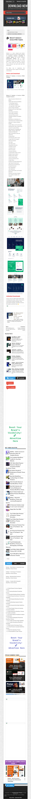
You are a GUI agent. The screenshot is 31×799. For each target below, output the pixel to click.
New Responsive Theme (13, 32)
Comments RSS (18, 797)
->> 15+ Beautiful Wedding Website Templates (15, 594)
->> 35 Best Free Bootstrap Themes (13, 629)
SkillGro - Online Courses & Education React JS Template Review (17, 453)
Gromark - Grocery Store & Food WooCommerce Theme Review (15, 678)
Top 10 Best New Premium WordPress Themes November (16, 521)
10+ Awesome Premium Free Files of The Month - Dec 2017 (17, 526)
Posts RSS (11, 797)
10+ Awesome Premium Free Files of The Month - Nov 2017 (17, 532)
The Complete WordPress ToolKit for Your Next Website (16, 459)
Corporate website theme (15, 320)
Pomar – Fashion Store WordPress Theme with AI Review (15, 690)
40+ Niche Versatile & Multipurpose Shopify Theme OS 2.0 (17, 472)
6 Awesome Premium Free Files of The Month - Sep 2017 (16, 538)
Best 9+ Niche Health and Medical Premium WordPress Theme (17, 493)
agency (18, 319)
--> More (7, 558)
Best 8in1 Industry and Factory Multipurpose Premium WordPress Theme (17, 488)
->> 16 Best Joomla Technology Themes (14, 625)
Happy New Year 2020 (15, 509)
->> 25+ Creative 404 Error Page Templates (15, 620)
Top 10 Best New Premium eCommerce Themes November (16, 515)
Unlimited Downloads (13, 296)
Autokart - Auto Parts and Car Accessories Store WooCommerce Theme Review (15, 667)
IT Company (12, 321)
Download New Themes (17, 792)
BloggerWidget (22, 557)
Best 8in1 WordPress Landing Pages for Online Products (16, 478)
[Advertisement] (15, 747)
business (21, 319)
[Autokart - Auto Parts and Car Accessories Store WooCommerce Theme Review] (15, 776)
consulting (9, 320)
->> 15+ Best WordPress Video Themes (14, 631)
